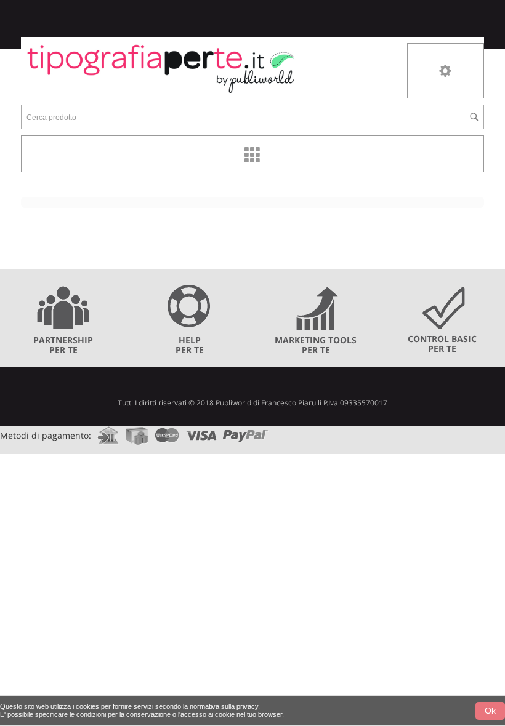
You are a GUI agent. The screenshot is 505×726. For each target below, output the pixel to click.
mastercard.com (167, 431)
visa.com (201, 431)
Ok (490, 711)
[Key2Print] (161, 67)
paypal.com (246, 431)
